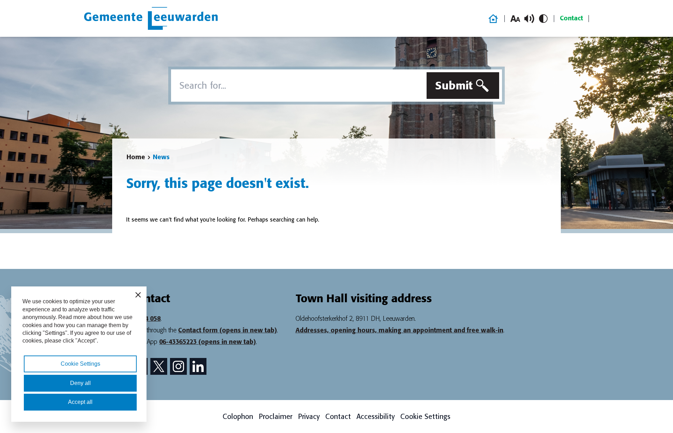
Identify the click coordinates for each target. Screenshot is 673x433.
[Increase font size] (515, 18)
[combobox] (297, 85)
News (161, 157)
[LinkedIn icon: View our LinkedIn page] (198, 366)
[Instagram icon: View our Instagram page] (178, 366)
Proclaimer (275, 416)
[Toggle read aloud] (529, 18)
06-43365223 (207, 342)
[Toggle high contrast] (543, 18)
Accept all (80, 402)
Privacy (309, 416)
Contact (571, 18)
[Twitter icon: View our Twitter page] (158, 366)
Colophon (238, 416)
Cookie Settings (425, 416)
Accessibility (375, 416)
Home (136, 157)
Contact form (227, 330)
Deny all (80, 383)
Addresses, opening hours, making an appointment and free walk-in (399, 330)
